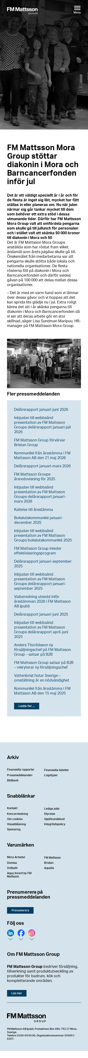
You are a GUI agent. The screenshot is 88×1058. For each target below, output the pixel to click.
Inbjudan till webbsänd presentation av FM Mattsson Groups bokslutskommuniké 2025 (43, 535)
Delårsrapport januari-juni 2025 (41, 614)
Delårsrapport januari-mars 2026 (42, 466)
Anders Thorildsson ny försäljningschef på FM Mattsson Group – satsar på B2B (42, 649)
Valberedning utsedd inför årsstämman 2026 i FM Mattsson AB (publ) (42, 601)
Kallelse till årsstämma (33, 510)
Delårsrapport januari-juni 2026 (41, 410)
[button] (26, 706)
